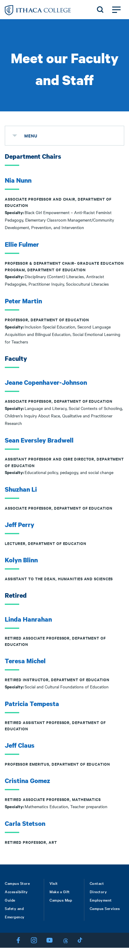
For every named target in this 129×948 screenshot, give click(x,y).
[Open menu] (116, 9)
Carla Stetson (25, 823)
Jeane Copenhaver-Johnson (46, 382)
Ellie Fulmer (22, 244)
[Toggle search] (100, 9)
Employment (101, 899)
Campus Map (61, 899)
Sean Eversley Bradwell (39, 440)
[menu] (14, 135)
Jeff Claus (19, 745)
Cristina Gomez (27, 780)
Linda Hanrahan (28, 619)
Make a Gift (60, 891)
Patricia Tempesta (32, 703)
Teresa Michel (25, 661)
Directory (98, 891)
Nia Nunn (18, 180)
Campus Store (17, 883)
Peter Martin (23, 301)
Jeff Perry (19, 524)
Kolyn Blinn (21, 560)
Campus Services (105, 908)
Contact (97, 883)
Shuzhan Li (21, 489)
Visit (54, 883)
